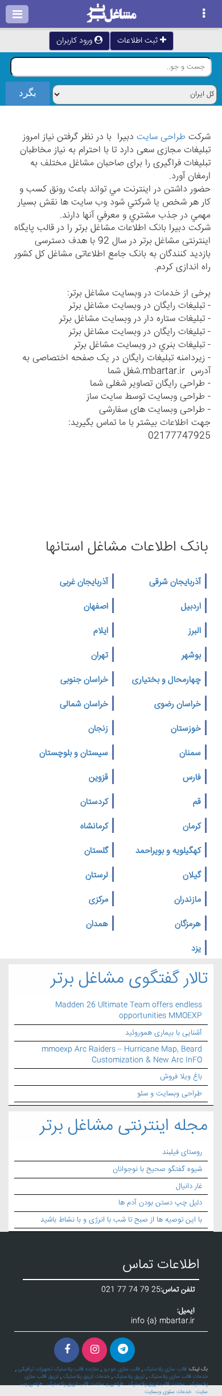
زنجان (98, 729)
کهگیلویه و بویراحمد (168, 851)
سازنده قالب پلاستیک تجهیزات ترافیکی (58, 1369)
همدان (97, 924)
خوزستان (186, 729)
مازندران (187, 900)
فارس (192, 778)
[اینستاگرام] (94, 1349)
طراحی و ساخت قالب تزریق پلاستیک (85, 1384)
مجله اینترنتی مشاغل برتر (124, 1126)
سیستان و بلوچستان (73, 753)
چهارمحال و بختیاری (166, 680)
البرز (194, 631)
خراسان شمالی (84, 704)
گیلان (192, 875)
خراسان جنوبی (84, 680)
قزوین (98, 778)
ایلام (100, 631)
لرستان (96, 875)
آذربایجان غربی (84, 582)
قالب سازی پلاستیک (166, 1369)
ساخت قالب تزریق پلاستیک (156, 1384)
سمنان (190, 753)
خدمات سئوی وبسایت (168, 1392)
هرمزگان (188, 924)
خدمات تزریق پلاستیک (86, 1377)
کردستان (94, 802)
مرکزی (98, 900)
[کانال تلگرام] (122, 1349)
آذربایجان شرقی (175, 582)
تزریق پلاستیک (129, 1377)
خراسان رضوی (177, 704)
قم (197, 802)
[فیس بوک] (66, 1349)
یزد (196, 949)
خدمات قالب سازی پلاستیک (178, 1377)
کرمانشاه (94, 826)
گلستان (96, 851)
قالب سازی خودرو (122, 1369)
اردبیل (191, 607)
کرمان (192, 826)
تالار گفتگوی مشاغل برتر (129, 979)
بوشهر (191, 655)
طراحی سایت (161, 137)
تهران (99, 655)
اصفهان (96, 607)
